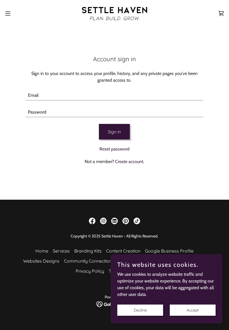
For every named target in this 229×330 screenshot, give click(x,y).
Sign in (114, 132)
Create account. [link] (129, 161)
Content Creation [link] (123, 251)
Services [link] (61, 251)
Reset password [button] (114, 149)
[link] (114, 13)
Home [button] (41, 251)
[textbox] (114, 95)
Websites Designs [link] (41, 261)
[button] (19, 13)
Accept (193, 309)
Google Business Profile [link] (169, 251)
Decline (140, 309)
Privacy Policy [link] (90, 271)
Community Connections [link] (89, 261)
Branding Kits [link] (88, 251)
